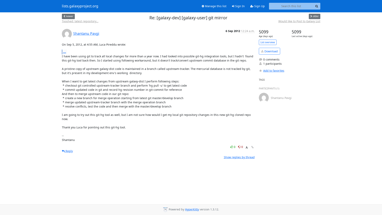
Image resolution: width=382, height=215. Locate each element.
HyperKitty (192, 209)
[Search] (316, 6)
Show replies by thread (239, 157)
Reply (69, 151)
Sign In (239, 6)
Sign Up (259, 6)
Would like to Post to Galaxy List (299, 21)
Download (271, 51)
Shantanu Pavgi (86, 33)
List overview (267, 42)
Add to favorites (273, 70)
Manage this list (215, 6)
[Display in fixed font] (246, 147)
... (64, 52)
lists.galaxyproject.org (80, 6)
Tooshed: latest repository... (80, 21)
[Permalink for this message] (252, 147)
